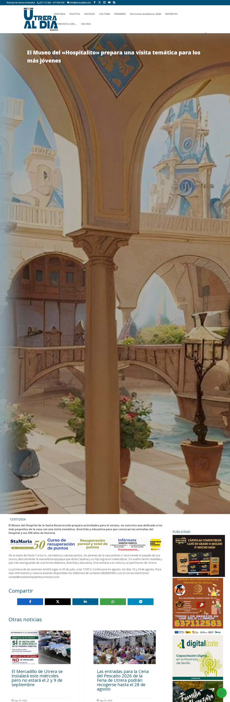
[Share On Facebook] (30, 601)
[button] (222, 693)
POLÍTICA (75, 14)
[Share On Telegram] (141, 601)
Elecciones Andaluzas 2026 (145, 14)
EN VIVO (86, 24)
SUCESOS (89, 14)
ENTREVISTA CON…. (65, 24)
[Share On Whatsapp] (113, 601)
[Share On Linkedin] (85, 601)
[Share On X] (58, 601)
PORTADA (59, 14)
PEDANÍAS (120, 14)
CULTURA (104, 14)
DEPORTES (171, 14)
